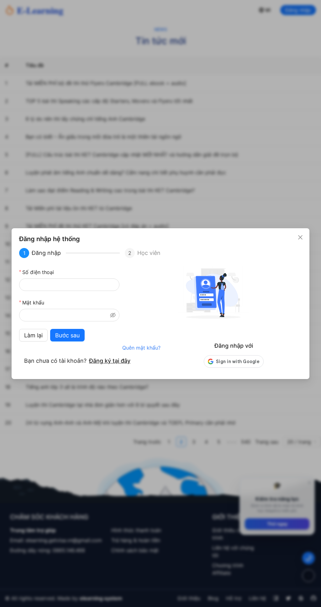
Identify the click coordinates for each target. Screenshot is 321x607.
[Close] (300, 237)
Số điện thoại (38, 272)
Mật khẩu (33, 302)
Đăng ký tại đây (109, 360)
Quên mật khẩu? (141, 348)
